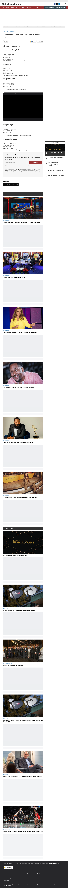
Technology (6, 31)
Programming (30, 7)
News (7, 7)
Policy (23, 7)
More (37, 7)
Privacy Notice (7, 170)
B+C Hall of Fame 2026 (56, 26)
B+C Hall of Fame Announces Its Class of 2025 (55, 158)
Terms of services (20, 169)
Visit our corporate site (54, 863)
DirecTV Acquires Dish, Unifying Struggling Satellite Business (55, 164)
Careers (20, 876)
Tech (12, 7)
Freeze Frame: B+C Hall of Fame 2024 (56, 176)
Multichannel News (33, 1)
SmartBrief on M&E (16, 26)
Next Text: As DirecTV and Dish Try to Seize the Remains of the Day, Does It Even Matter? (55, 170)
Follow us (33, 41)
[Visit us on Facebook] (55, 4)
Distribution (12, 31)
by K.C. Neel (7, 37)
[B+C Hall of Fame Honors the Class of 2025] (55, 150)
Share (7, 41)
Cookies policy (52, 873)
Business (18, 7)
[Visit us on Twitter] (57, 4)
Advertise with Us (38, 876)
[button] (63, 4)
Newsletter (41, 41)
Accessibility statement (9, 876)
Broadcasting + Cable (22, 1)
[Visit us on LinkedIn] (59, 4)
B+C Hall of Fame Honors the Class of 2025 (55, 153)
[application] (23, 106)
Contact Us (51, 876)
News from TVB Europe (42, 26)
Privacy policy (37, 873)
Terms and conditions (8, 873)
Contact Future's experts (24, 873)
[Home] (3, 7)
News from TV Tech (28, 26)
